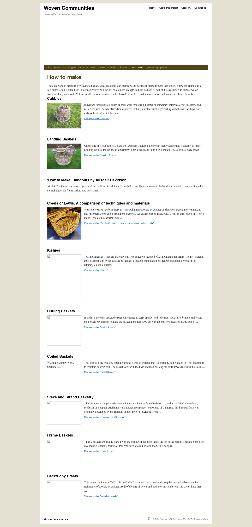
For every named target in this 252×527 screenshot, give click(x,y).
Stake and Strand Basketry (70, 396)
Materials (112, 67)
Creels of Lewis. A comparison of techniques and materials (98, 203)
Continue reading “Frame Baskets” (99, 450)
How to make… (137, 67)
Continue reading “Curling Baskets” (100, 326)
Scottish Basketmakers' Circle (196, 519)
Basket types (69, 67)
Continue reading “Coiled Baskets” (99, 371)
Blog (49, 67)
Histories (123, 67)
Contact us (200, 7)
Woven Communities (69, 7)
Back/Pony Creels (62, 475)
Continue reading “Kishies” (96, 270)
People (150, 67)
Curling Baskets (61, 310)
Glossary (186, 7)
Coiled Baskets (60, 356)
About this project (168, 7)
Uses (93, 67)
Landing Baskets (61, 138)
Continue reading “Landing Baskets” (100, 154)
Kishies (53, 250)
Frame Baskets (60, 435)
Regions (57, 67)
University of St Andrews (170, 519)
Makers (101, 67)
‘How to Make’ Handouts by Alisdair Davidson (87, 179)
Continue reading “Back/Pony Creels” (101, 495)
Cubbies (54, 98)
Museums (83, 67)
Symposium (161, 67)
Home (152, 7)
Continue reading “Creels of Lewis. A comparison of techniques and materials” (119, 223)
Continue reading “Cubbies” (96, 118)
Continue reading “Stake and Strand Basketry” (104, 416)
